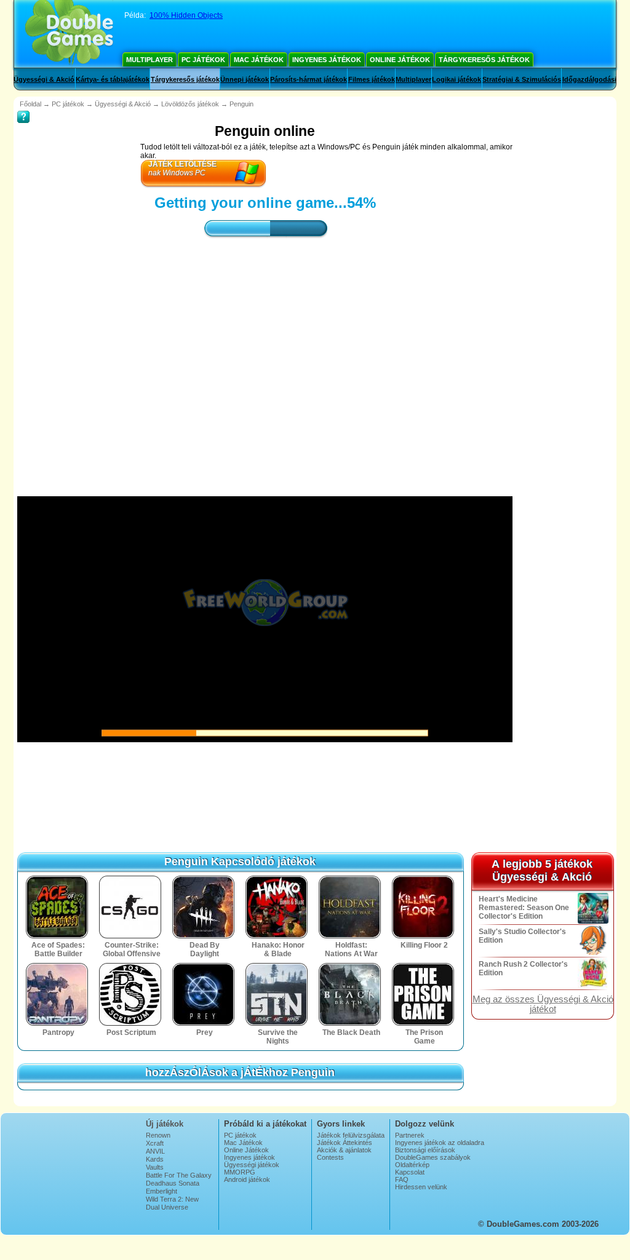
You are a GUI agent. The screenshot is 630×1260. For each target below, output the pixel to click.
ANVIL (155, 1151)
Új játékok (164, 1123)
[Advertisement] (265, 356)
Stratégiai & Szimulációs (521, 79)
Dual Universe (167, 1207)
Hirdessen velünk (421, 1187)
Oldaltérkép (412, 1164)
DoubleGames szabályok (433, 1157)
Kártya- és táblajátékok (113, 79)
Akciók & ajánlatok (344, 1150)
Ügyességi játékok (251, 1164)
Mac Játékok (259, 59)
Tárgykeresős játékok (484, 59)
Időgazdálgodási (589, 79)
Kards (155, 1159)
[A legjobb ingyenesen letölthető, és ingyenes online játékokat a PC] (69, 34)
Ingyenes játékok (326, 59)
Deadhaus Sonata (172, 1183)
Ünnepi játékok (244, 79)
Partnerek (410, 1135)
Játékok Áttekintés (344, 1142)
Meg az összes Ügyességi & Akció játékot (542, 1004)
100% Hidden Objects (186, 15)
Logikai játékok (456, 79)
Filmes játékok (371, 79)
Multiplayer (149, 59)
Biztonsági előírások (425, 1150)
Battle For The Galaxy (179, 1175)
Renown (158, 1135)
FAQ (402, 1179)
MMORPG (239, 1172)
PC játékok (203, 59)
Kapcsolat (410, 1172)
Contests (330, 1157)
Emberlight (161, 1191)
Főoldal (30, 104)
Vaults (155, 1167)
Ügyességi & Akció (44, 79)
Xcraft (155, 1143)
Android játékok (247, 1179)
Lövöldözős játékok (190, 104)
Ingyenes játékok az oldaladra (439, 1142)
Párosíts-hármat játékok (308, 79)
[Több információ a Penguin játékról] (23, 108)
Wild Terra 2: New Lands (172, 1202)
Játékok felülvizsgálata (351, 1135)
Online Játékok (400, 59)
